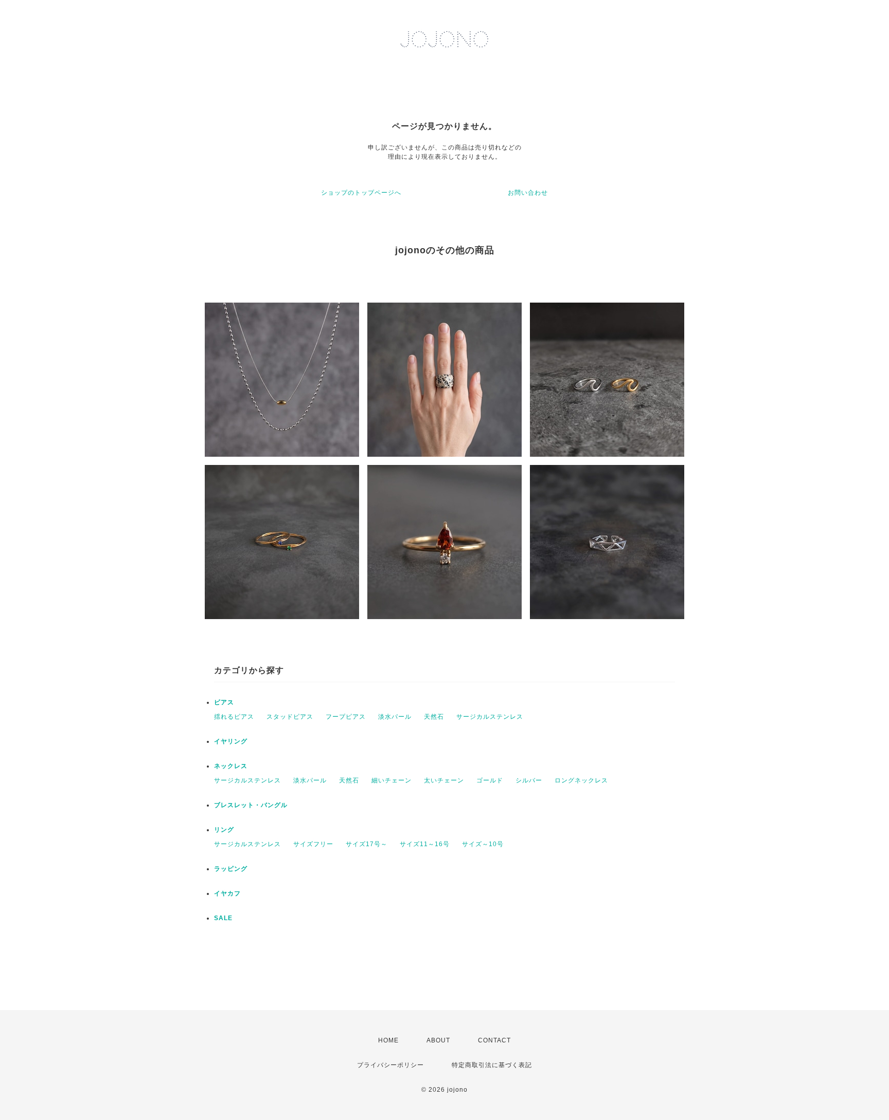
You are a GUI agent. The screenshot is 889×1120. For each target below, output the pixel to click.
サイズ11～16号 (425, 844)
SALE (223, 918)
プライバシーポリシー (390, 1065)
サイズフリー (313, 844)
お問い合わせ (528, 192)
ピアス (224, 702)
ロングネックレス (581, 780)
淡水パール (395, 716)
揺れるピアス (234, 716)
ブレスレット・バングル (251, 805)
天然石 (434, 716)
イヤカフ (227, 893)
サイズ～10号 (483, 844)
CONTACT (494, 1040)
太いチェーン (444, 780)
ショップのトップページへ (361, 192)
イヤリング (230, 741)
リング (224, 829)
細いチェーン (391, 780)
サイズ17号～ (366, 844)
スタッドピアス (289, 716)
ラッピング (230, 868)
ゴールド (489, 780)
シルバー (528, 780)
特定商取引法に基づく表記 (492, 1065)
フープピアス (346, 716)
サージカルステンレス (489, 716)
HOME (388, 1040)
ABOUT (438, 1040)
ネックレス (230, 766)
